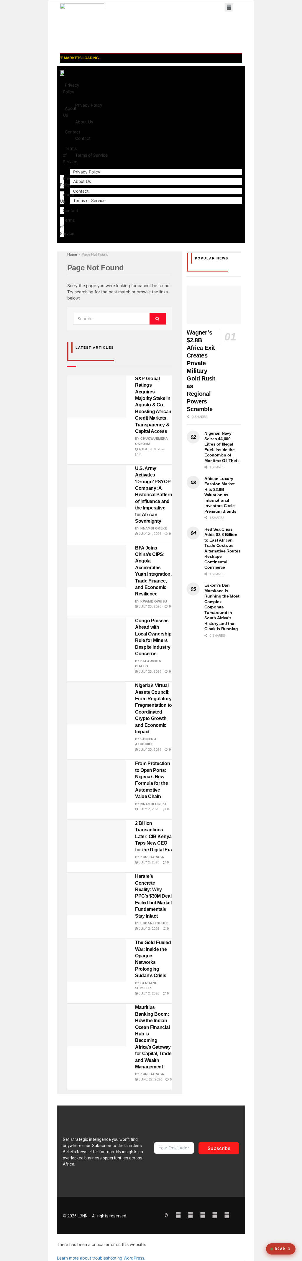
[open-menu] (229, 7)
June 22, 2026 (150, 1079)
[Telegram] (190, 1215)
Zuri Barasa (152, 857)
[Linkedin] (214, 1215)
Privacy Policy (71, 88)
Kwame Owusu (153, 601)
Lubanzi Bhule (154, 923)
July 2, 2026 (148, 809)
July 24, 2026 (149, 533)
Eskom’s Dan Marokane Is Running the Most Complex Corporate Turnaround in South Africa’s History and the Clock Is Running (221, 607)
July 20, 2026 (149, 749)
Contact (70, 210)
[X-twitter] (226, 1215)
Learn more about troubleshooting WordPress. (101, 1257)
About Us (84, 121)
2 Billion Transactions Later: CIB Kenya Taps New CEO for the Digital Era (153, 836)
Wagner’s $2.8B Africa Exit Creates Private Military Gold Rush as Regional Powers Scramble (201, 370)
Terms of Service (91, 155)
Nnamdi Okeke (153, 528)
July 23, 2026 (149, 606)
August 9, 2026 (151, 449)
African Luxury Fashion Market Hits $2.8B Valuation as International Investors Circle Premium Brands (220, 495)
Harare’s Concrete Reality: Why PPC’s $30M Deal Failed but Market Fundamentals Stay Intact (153, 896)
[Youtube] (178, 1215)
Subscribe (219, 1148)
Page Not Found (95, 254)
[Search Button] (158, 319)
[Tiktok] (166, 1215)
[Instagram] (202, 1215)
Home (72, 254)
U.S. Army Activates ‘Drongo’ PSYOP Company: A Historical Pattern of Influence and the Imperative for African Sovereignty (153, 495)
